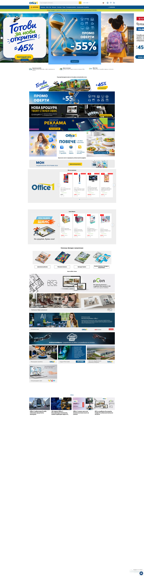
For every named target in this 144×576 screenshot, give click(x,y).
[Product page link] (66, 178)
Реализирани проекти (71, 7)
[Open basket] (114, 3)
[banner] (72, 85)
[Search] (80, 2)
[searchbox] (60, 2)
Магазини (54, 7)
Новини (72, 395)
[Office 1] (33, 2)
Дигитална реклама (42, 266)
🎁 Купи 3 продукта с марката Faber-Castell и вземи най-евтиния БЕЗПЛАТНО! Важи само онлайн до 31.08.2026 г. (72, 10)
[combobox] (86, 2)
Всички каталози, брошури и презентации (101, 267)
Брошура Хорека (82, 266)
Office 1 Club (48, 7)
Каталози (59, 7)
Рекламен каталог (62, 266)
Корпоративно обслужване (83, 7)
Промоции (43, 7)
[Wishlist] (111, 3)
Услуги (63, 7)
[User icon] (108, 3)
